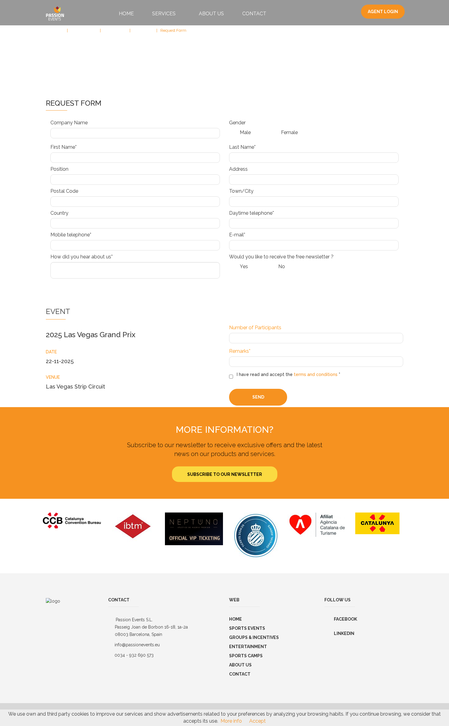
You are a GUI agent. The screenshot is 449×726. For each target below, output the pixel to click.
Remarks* (239, 351)
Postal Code (64, 191)
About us (240, 664)
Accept (257, 721)
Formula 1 (142, 30)
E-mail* (237, 235)
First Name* (63, 147)
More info (231, 721)
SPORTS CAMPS (246, 655)
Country (59, 213)
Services (164, 13)
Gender (237, 123)
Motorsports (114, 30)
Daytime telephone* (251, 213)
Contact (254, 13)
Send (258, 397)
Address (238, 169)
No (281, 266)
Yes (244, 266)
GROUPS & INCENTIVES (254, 637)
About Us (211, 13)
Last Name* (242, 147)
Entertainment (248, 646)
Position (59, 169)
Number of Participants (255, 327)
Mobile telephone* (70, 235)
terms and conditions (316, 374)
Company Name (69, 123)
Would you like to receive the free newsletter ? (281, 257)
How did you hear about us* (81, 257)
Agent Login (383, 11)
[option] (71, 521)
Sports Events (83, 30)
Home (126, 13)
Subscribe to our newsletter (224, 474)
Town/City (241, 191)
